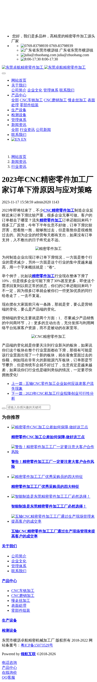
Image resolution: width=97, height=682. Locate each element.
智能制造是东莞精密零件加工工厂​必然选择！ (49, 506)
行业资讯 (18, 167)
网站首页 (18, 80)
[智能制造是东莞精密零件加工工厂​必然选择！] (50, 496)
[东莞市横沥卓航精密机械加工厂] (48, 67)
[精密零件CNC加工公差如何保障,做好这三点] (49, 427)
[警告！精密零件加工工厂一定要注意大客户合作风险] (53, 452)
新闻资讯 (18, 162)
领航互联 (28, 654)
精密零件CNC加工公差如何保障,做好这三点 (48, 437)
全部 (15, 100)
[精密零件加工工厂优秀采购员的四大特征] (47, 477)
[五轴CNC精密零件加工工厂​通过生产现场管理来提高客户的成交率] (53, 521)
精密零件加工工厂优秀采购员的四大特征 (45, 487)
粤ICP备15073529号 (37, 645)
